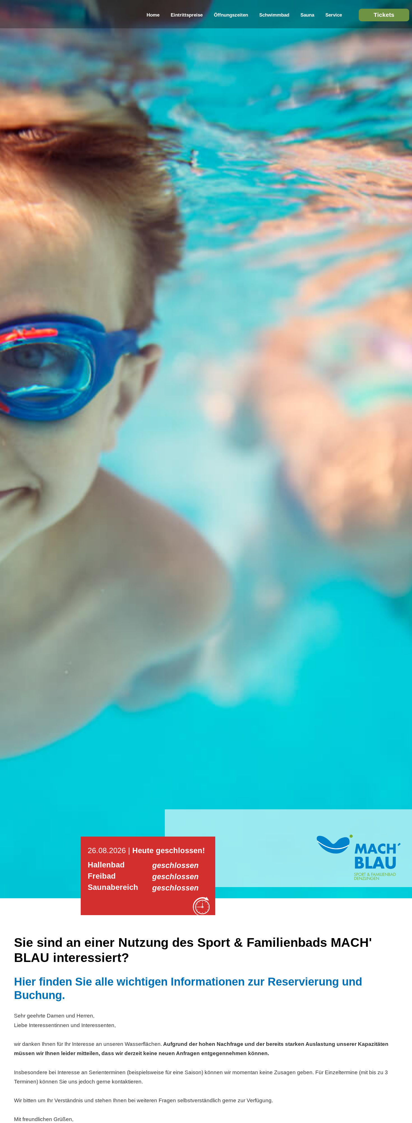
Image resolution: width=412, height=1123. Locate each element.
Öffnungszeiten (231, 15)
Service (333, 15)
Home (153, 15)
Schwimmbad (274, 15)
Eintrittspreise (187, 15)
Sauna (307, 15)
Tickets (384, 15)
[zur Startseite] (359, 878)
